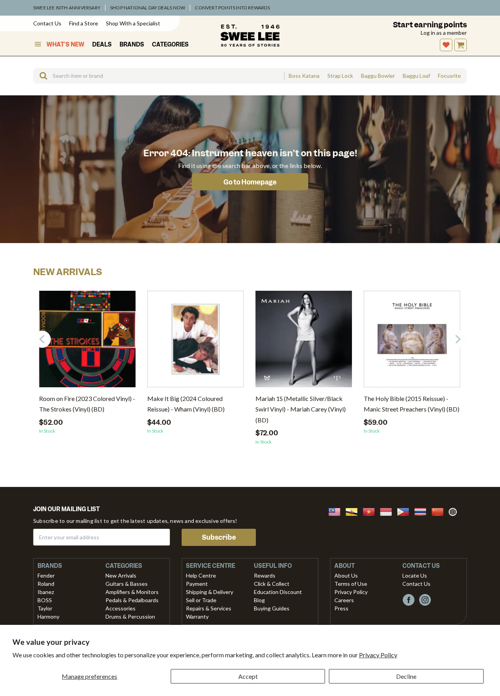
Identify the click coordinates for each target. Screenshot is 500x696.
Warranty (197, 616)
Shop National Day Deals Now (147, 8)
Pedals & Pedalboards (132, 600)
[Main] (250, 35)
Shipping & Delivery (209, 592)
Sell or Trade (201, 600)
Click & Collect (271, 583)
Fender (46, 575)
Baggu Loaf (416, 76)
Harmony (48, 616)
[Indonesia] (388, 511)
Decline (406, 676)
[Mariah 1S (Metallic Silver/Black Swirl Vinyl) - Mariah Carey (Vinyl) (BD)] (303, 342)
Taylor (45, 608)
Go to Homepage (250, 182)
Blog (259, 600)
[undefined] (40, 76)
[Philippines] (405, 511)
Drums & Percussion (130, 616)
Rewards (264, 575)
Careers (344, 600)
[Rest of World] (454, 511)
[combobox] (158, 76)
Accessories (120, 608)
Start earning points (430, 24)
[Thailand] (422, 511)
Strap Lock (340, 76)
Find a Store (83, 23)
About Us (346, 575)
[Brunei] (353, 511)
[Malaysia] (336, 511)
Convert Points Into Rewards (232, 8)
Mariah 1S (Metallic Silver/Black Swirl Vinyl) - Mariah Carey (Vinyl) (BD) (300, 409)
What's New (65, 44)
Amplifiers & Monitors (132, 592)
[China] (439, 511)
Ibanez (46, 592)
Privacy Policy (378, 654)
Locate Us (414, 575)
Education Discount (278, 592)
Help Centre (201, 575)
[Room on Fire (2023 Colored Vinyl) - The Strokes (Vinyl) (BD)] (87, 342)
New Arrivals (120, 575)
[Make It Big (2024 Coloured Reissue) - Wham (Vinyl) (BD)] (195, 342)
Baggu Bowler (378, 76)
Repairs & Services (208, 608)
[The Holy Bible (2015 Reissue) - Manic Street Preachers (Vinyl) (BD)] (412, 342)
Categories (170, 44)
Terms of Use (350, 583)
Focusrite (449, 76)
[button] (457, 339)
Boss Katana (304, 76)
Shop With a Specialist (133, 23)
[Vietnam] (371, 511)
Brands (132, 44)
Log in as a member (444, 32)
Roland (46, 583)
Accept (248, 676)
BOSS (45, 600)
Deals (102, 44)
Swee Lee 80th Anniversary (66, 8)
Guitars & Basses (126, 583)
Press (341, 608)
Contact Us (47, 23)
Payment (197, 583)
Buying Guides (271, 608)
